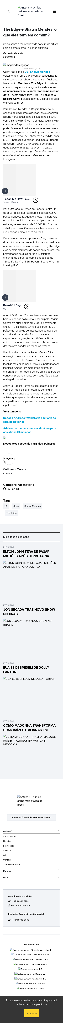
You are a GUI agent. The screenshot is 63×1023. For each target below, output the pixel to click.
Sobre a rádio (9, 836)
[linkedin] (17, 489)
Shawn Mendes (40, 71)
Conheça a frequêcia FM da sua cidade (31, 817)
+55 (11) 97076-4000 (20, 905)
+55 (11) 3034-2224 (20, 901)
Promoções (8, 846)
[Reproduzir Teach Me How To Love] (35, 200)
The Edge (11, 513)
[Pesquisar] (8, 11)
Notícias (7, 841)
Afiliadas (7, 850)
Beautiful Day (12, 305)
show (16, 506)
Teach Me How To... (16, 199)
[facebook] (4, 489)
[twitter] (9, 489)
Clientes (7, 855)
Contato (7, 860)
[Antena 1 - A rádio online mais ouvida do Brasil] (31, 11)
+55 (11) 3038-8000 (20, 920)
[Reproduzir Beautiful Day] (26, 306)
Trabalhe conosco (12, 864)
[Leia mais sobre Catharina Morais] (31, 459)
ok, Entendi (31, 1013)
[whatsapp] (13, 489)
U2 (26, 71)
